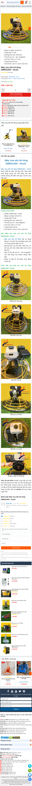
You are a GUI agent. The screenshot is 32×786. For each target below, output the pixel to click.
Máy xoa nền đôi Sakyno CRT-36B (24, 678)
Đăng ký (16, 709)
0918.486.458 (10, 105)
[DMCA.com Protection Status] (14, 737)
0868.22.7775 (11, 108)
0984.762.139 (11, 113)
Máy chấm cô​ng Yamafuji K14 (19, 566)
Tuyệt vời (12, 516)
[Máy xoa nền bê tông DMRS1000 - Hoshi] (24, 135)
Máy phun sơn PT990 (17, 623)
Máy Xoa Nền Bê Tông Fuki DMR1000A (8, 144)
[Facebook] (8, 691)
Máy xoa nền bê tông (19, 78)
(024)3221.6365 (24, 105)
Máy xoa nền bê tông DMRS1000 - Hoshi (24, 146)
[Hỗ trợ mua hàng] (30, 770)
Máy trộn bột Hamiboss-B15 (19, 600)
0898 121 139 (13, 772)
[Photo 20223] (16, 28)
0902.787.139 (12, 102)
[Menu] (29, 2)
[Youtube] (12, 691)
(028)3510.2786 (6, 103)
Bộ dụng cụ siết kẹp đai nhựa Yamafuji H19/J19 (19, 612)
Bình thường (13, 523)
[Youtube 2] (16, 691)
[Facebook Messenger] (30, 775)
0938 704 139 (9, 770)
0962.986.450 (11, 107)
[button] (31, 740)
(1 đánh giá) (10, 72)
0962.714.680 (17, 105)
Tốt (11, 521)
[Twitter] (20, 691)
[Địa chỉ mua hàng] (30, 766)
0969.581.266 (11, 112)
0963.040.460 (12, 110)
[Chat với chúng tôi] (30, 779)
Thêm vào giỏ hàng (16, 94)
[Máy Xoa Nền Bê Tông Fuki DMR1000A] (8, 135)
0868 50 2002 (12, 773)
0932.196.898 (19, 102)
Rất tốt (11, 518)
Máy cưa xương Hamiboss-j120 (20, 634)
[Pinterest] (24, 691)
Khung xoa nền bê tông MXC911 (8, 679)
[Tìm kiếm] (22, 2)
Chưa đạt (12, 526)
